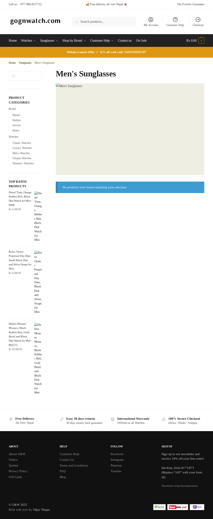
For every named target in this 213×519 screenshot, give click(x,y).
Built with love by (29, 509)
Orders (13, 459)
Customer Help (175, 25)
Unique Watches (21, 158)
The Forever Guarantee (190, 4)
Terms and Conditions (74, 465)
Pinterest (116, 465)
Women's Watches (22, 163)
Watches (13, 136)
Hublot (16, 120)
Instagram (117, 459)
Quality (13, 465)
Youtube (116, 471)
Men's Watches (21, 153)
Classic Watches (21, 143)
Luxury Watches (22, 148)
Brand (12, 108)
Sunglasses (25, 62)
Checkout (198, 25)
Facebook (117, 454)
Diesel (16, 115)
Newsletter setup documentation (180, 485)
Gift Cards (15, 477)
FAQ (63, 471)
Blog (63, 477)
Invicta (16, 125)
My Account (151, 25)
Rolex (15, 130)
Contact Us (67, 459)
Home (12, 62)
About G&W (17, 454)
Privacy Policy (18, 471)
